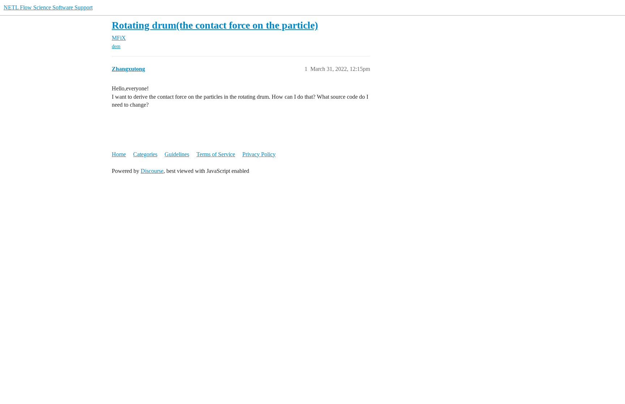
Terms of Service (215, 154)
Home (119, 154)
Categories (145, 154)
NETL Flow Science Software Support (48, 7)
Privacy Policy (259, 154)
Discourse (152, 171)
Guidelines (177, 154)
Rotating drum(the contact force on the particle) (215, 25)
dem (116, 46)
